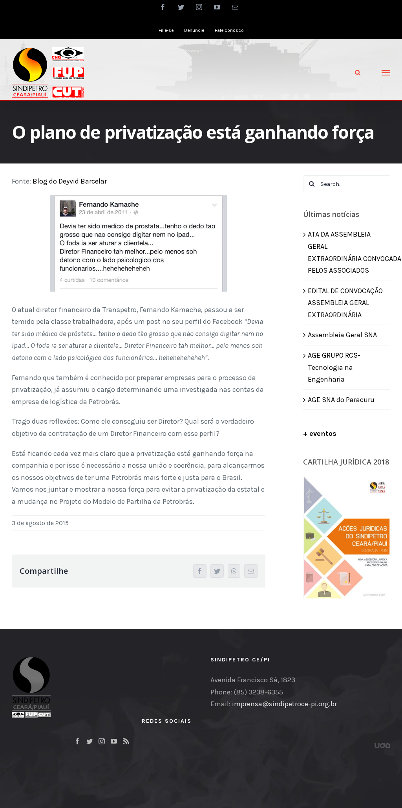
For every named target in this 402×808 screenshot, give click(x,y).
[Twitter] (89, 741)
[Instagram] (102, 741)
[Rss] (126, 741)
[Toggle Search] (357, 72)
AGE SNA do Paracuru (341, 399)
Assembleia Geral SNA (342, 335)
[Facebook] (77, 741)
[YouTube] (114, 741)
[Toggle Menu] (386, 72)
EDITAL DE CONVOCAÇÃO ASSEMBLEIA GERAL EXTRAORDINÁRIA (345, 302)
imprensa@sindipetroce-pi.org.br (284, 704)
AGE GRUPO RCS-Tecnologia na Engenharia (334, 367)
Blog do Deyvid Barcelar (70, 181)
